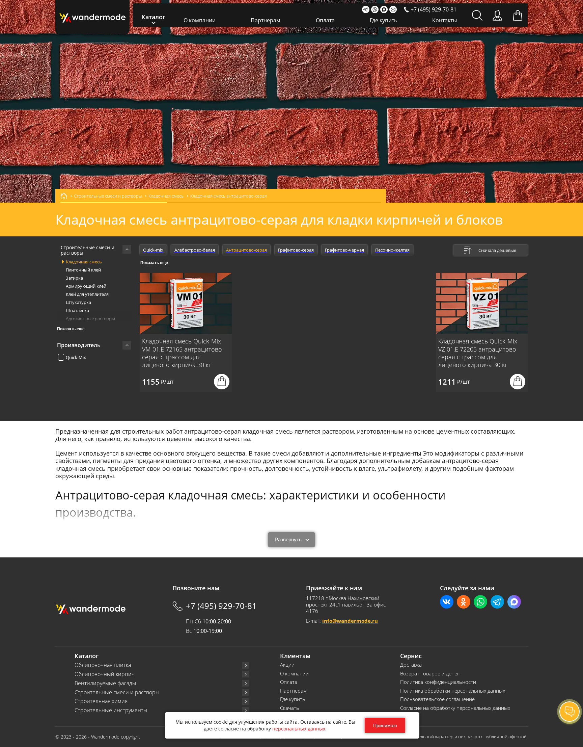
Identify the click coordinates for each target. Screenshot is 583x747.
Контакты (444, 20)
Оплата (325, 20)
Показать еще (71, 329)
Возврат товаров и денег (429, 673)
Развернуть (288, 539)
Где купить (383, 20)
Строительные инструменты (111, 710)
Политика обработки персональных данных (452, 691)
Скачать (289, 708)
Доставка (411, 665)
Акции (287, 665)
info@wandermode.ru (350, 620)
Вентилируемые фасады (105, 683)
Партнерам (265, 20)
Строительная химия (101, 701)
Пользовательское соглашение (437, 699)
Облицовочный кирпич (105, 674)
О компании (200, 20)
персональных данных (298, 728)
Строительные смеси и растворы (117, 692)
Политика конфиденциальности (438, 682)
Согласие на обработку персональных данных (455, 708)
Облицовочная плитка (103, 665)
